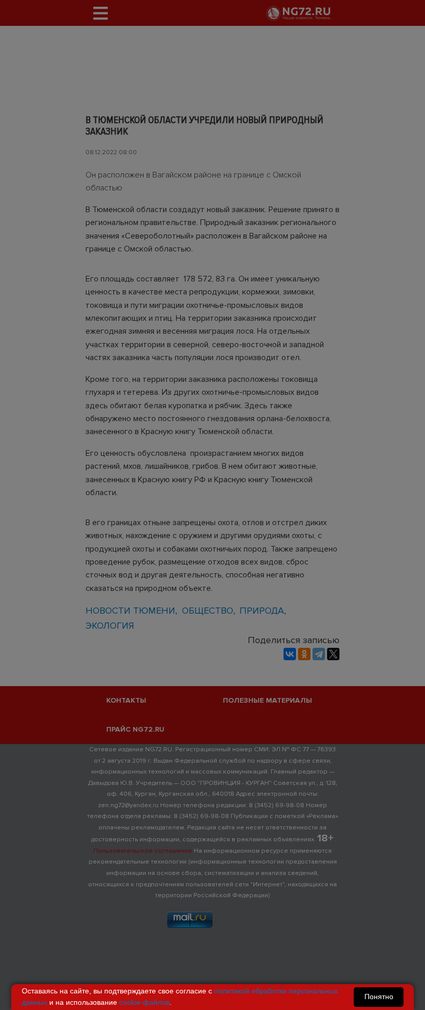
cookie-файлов (144, 1002)
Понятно (378, 996)
